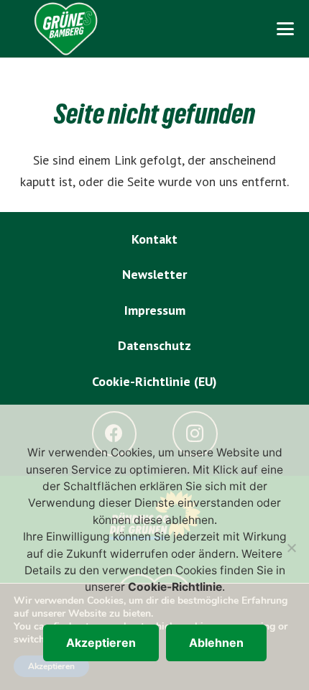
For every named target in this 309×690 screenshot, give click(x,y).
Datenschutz (154, 345)
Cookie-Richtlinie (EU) (154, 381)
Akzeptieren (101, 642)
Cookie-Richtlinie (175, 587)
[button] (285, 28)
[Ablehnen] (291, 547)
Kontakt (154, 239)
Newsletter (154, 274)
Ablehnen (216, 642)
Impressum (154, 310)
